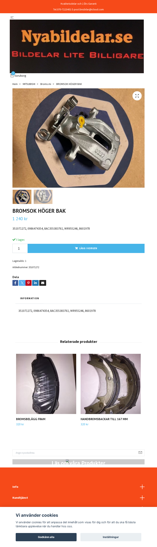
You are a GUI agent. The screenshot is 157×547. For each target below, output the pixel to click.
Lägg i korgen (88, 248)
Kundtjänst (20, 497)
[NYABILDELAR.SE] (77, 46)
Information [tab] (29, 298)
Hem (15, 84)
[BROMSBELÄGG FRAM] (46, 384)
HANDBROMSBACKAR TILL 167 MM (104, 419)
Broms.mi (45, 84)
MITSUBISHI (29, 84)
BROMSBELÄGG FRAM (30, 419)
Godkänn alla (46, 537)
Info (15, 487)
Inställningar (111, 537)
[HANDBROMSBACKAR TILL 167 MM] (111, 384)
